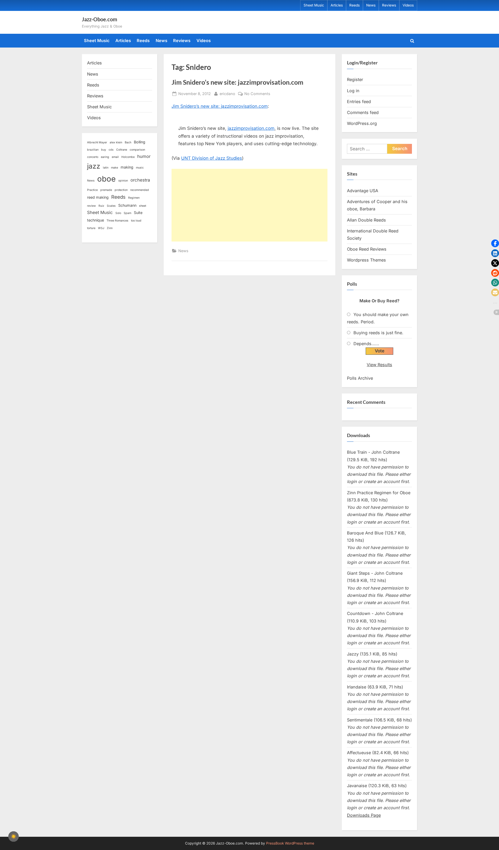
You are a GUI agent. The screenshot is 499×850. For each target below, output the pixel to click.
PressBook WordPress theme (290, 843)
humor (143, 156)
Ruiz (101, 206)
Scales (111, 206)
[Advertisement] (249, 205)
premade (106, 190)
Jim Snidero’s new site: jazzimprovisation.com (237, 82)
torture (91, 228)
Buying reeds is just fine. (378, 332)
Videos (408, 5)
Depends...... (366, 343)
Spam (127, 213)
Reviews (389, 5)
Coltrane (121, 149)
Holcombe (128, 157)
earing (105, 157)
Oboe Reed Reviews (366, 249)
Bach (128, 142)
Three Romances (117, 220)
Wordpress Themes (366, 260)
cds (111, 149)
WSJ (101, 228)
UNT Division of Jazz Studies (211, 158)
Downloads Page (364, 815)
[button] (495, 243)
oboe (106, 178)
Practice (92, 190)
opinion (123, 180)
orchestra (140, 180)
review (91, 206)
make (114, 167)
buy (103, 149)
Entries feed (359, 101)
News (371, 5)
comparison (137, 149)
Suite (138, 212)
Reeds (354, 5)
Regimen (134, 197)
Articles (337, 5)
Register (355, 79)
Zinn (110, 228)
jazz (93, 166)
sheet (142, 206)
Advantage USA (362, 190)
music (140, 167)
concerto (92, 157)
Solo (118, 213)
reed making (98, 197)
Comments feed (363, 112)
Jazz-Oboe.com (99, 19)
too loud (136, 220)
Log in (353, 90)
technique (95, 220)
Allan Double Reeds (366, 220)
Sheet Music (314, 5)
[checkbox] (13, 836)
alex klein (116, 142)
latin (105, 167)
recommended (139, 190)
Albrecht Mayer (97, 142)
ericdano (227, 93)
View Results (379, 364)
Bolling (139, 142)
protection (121, 190)
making (127, 167)
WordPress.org (362, 123)
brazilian (93, 149)
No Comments (257, 94)
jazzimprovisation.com (251, 128)
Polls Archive (360, 378)
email (115, 157)
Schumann (127, 205)
